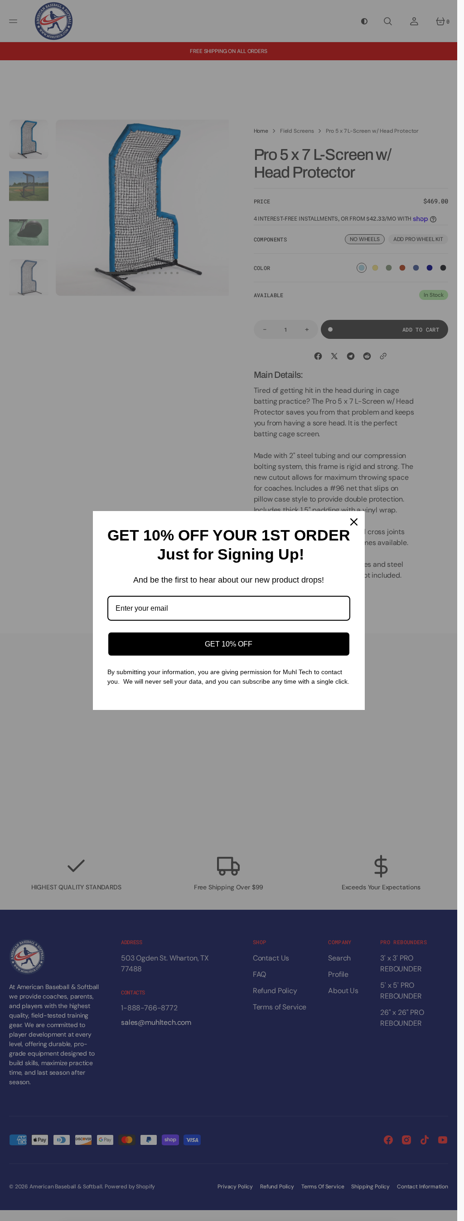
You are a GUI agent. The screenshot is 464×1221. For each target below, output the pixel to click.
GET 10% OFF (228, 644)
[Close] (354, 522)
